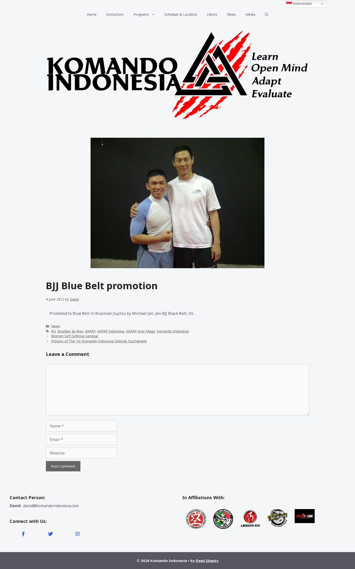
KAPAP (90, 331)
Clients (212, 14)
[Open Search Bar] (266, 14)
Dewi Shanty (207, 560)
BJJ (53, 331)
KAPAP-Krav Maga (140, 331)
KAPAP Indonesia (110, 331)
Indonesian (302, 3)
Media (250, 14)
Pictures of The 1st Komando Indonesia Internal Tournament (99, 341)
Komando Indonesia (173, 331)
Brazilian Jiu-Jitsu (70, 331)
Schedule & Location (180, 14)
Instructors (115, 14)
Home (92, 14)
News (231, 14)
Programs (141, 14)
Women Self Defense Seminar (74, 336)
